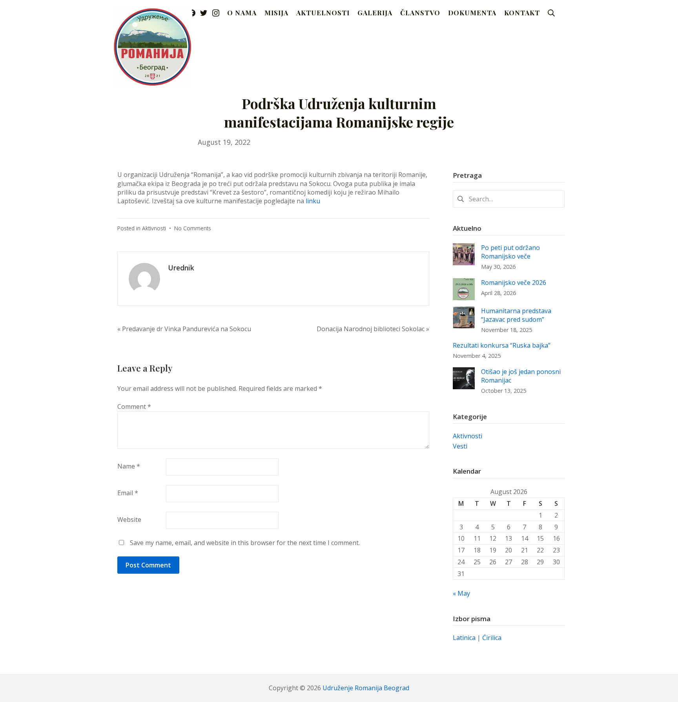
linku (313, 201)
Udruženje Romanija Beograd (366, 688)
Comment (134, 406)
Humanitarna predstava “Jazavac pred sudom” (516, 315)
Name (128, 466)
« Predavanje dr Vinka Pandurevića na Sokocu (184, 329)
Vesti (460, 446)
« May (461, 593)
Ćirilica (491, 637)
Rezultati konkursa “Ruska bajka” (501, 345)
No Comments (192, 228)
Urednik (181, 267)
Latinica (464, 637)
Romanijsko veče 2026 (513, 282)
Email (127, 493)
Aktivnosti (154, 228)
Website (129, 519)
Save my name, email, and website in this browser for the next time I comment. (245, 542)
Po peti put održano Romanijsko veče (510, 252)
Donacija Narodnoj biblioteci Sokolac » (373, 329)
